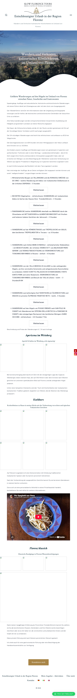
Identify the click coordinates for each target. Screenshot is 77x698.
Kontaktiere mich (38, 662)
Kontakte (30, 680)
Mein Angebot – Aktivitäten (52, 676)
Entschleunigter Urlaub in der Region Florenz (20, 676)
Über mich (70, 676)
